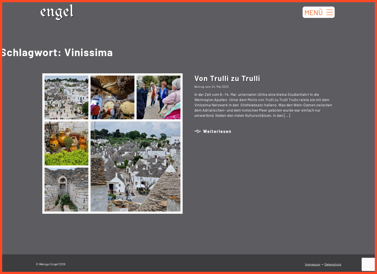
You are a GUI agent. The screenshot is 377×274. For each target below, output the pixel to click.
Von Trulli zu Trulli (227, 78)
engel (57, 13)
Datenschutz (332, 264)
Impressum (312, 264)
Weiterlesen (217, 131)
